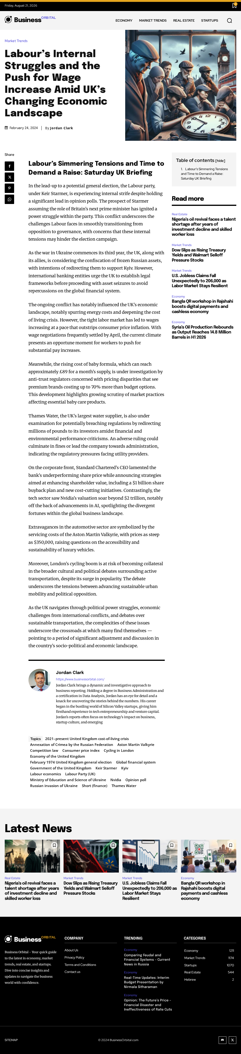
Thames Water (124, 785)
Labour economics (45, 774)
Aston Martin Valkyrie (135, 744)
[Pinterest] (11, 188)
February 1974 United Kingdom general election (71, 762)
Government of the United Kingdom (60, 768)
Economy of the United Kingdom (57, 756)
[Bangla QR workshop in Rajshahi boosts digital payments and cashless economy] (208, 856)
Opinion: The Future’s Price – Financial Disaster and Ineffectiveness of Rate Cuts (148, 1005)
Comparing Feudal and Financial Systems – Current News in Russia (147, 960)
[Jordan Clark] (39, 697)
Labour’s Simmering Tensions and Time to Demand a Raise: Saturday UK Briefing (204, 173)
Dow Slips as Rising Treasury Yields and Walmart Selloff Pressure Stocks (199, 255)
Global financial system (136, 762)
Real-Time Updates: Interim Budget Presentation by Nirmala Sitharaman (146, 982)
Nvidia (115, 779)
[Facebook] (11, 166)
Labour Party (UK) (80, 774)
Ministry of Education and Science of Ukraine (68, 779)
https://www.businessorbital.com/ (80, 679)
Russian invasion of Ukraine (54, 785)
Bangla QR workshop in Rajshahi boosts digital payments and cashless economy (202, 306)
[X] (11, 177)
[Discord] (222, 1040)
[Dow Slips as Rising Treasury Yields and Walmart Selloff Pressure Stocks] (91, 856)
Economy (178, 296)
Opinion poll (135, 779)
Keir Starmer (106, 768)
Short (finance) (94, 785)
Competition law (44, 750)
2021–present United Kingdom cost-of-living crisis (87, 738)
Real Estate (179, 214)
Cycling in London (119, 750)
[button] (229, 20)
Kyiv (124, 768)
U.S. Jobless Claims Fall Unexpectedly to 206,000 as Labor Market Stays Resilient (200, 281)
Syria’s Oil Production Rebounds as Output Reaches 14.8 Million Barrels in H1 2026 (202, 332)
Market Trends (16, 41)
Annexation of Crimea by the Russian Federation (71, 744)
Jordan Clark (61, 128)
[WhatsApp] (11, 199)
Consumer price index (81, 750)
